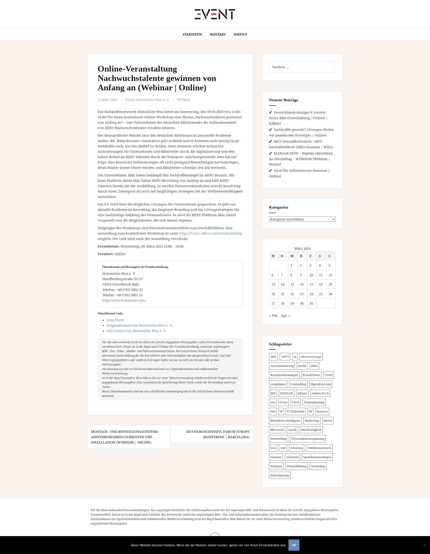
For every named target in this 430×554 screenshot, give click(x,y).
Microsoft (277, 430)
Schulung (296, 448)
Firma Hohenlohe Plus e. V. (147, 99)
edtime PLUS (320, 393)
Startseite (192, 34)
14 (282, 284)
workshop (318, 466)
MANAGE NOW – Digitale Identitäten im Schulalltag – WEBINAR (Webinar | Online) (301, 158)
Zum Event (115, 320)
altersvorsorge (311, 357)
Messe (328, 421)
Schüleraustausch (319, 448)
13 (273, 284)
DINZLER (286, 393)
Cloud (329, 375)
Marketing (312, 421)
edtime (302, 393)
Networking (278, 439)
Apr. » (285, 315)
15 (292, 284)
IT (281, 411)
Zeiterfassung (279, 475)
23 (301, 294)
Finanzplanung (314, 402)
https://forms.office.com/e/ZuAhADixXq (210, 233)
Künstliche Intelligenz (285, 421)
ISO (272, 411)
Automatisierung (282, 366)
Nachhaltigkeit (311, 430)
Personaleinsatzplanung (308, 439)
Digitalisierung (321, 384)
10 (311, 275)
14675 (285, 357)
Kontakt (218, 34)
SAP (283, 448)
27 (273, 303)
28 (282, 303)
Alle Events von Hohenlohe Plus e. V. (136, 330)
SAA (273, 448)
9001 (273, 357)
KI (310, 411)
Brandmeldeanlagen (284, 375)
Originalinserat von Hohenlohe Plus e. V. (139, 325)
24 (311, 294)
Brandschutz (311, 375)
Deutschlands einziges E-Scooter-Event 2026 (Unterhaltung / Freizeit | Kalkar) (298, 117)
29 (292, 303)
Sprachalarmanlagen (317, 457)
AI (295, 357)
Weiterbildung (297, 466)
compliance (278, 384)
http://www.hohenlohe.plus (124, 300)
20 (273, 294)
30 (301, 303)
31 (311, 303)
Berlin (302, 366)
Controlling (298, 384)
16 (301, 284)
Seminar (276, 457)
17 (311, 284)
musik (292, 430)
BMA (314, 366)
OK (294, 545)
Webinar (184, 99)
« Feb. (273, 315)
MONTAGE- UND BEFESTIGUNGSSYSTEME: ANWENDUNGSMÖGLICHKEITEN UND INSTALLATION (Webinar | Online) (125, 436)
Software (292, 457)
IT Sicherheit (296, 411)
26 (330, 294)
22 (292, 294)
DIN (273, 393)
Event (284, 402)
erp (272, 402)
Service (240, 34)
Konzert (322, 411)
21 (282, 294)
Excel (295, 402)
